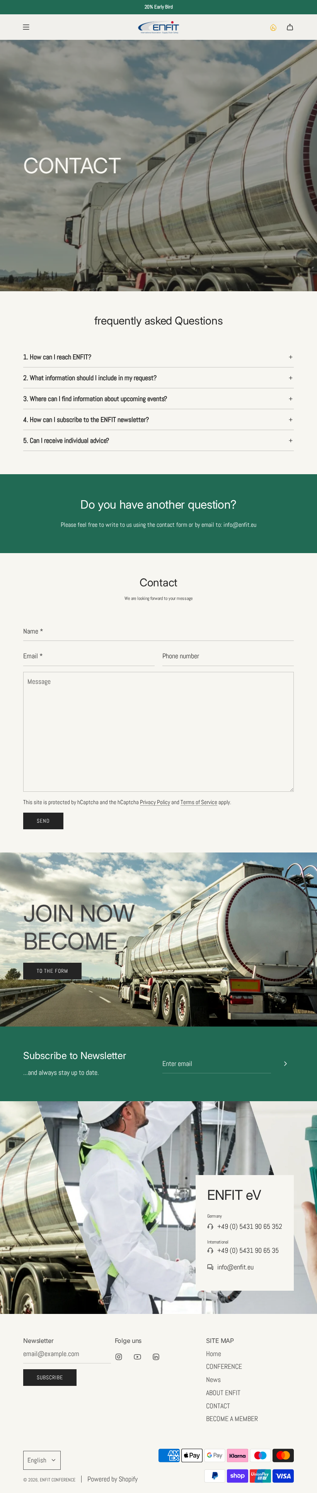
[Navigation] (25, 27)
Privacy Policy (155, 802)
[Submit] (285, 1063)
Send (43, 820)
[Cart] (289, 27)
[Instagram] (118, 1356)
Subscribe (50, 1377)
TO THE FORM (52, 970)
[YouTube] (137, 1356)
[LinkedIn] (155, 1356)
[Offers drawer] (272, 27)
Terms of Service (199, 802)
